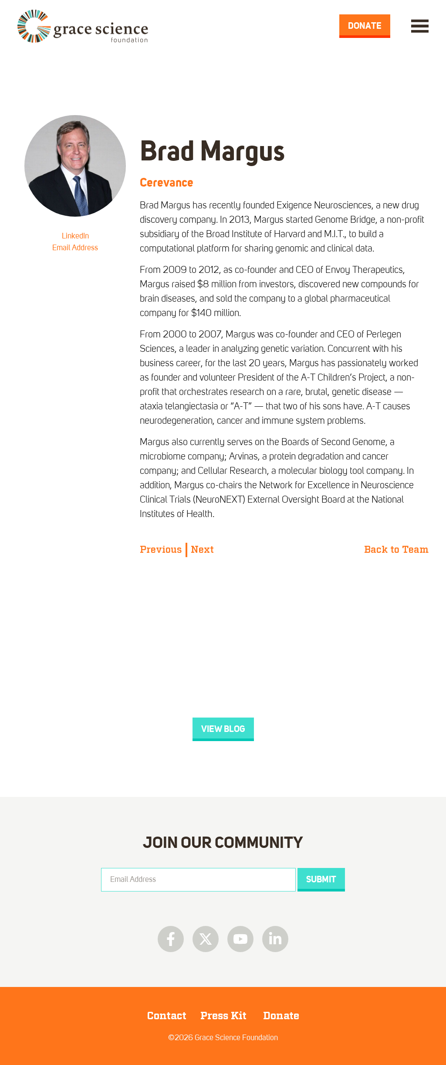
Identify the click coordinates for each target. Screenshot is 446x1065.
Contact (166, 1016)
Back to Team (396, 550)
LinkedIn (75, 236)
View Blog (223, 729)
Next (202, 550)
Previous (161, 550)
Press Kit (224, 1016)
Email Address (75, 248)
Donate (365, 26)
